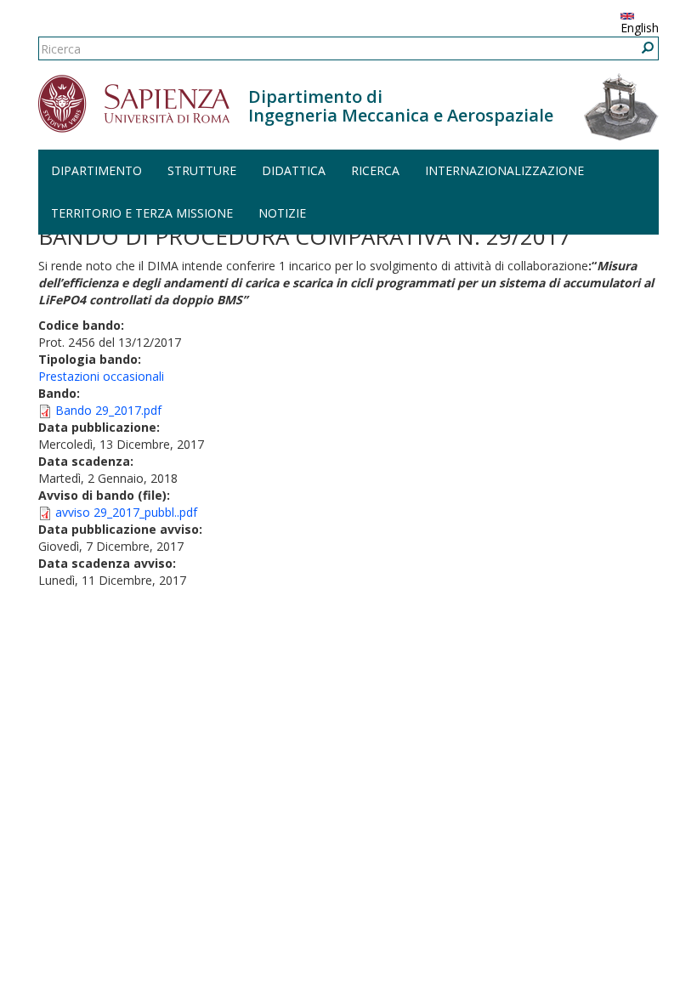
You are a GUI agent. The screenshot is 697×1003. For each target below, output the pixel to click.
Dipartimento (96, 170)
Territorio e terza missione (142, 213)
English (639, 28)
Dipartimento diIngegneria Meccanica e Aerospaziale (400, 106)
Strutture (201, 170)
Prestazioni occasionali (101, 376)
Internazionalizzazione (504, 170)
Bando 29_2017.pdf (108, 410)
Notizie (282, 213)
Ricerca (375, 170)
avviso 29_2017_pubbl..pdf (126, 512)
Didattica (294, 170)
